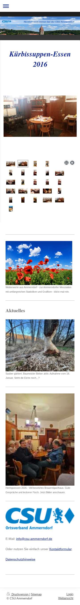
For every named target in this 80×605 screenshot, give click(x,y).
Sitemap (36, 594)
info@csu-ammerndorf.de (34, 539)
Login (69, 594)
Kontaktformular (60, 549)
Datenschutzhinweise (20, 559)
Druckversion (20, 594)
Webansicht (65, 598)
